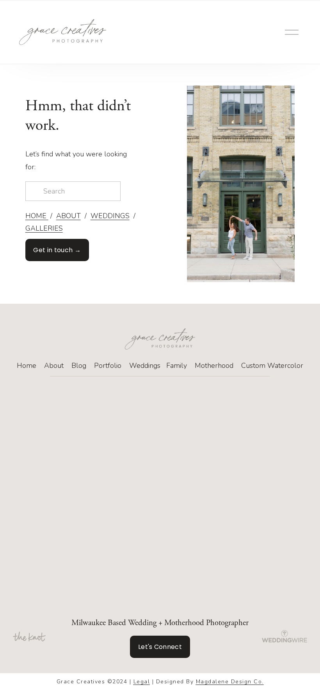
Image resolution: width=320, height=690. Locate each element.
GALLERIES (44, 228)
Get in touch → (56, 250)
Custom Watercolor (272, 365)
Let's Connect (160, 646)
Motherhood (214, 365)
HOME (36, 215)
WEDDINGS (110, 215)
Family (176, 365)
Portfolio (107, 365)
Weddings (144, 365)
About (54, 365)
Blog (78, 365)
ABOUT (68, 215)
